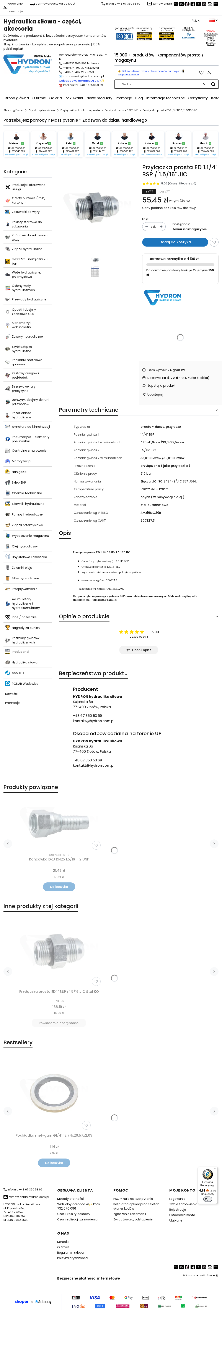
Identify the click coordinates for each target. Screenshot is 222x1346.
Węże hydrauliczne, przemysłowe (26, 274)
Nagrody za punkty (26, 628)
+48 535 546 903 (75, 63)
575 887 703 (180, 151)
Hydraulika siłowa (25, 662)
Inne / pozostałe (24, 617)
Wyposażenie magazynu (30, 536)
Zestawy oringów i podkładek (25, 375)
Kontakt (63, 1242)
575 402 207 (72, 151)
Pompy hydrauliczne (27, 514)
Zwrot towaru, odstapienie (133, 1219)
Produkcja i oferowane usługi (29, 187)
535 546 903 (18, 151)
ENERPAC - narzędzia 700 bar (30, 261)
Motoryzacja (21, 461)
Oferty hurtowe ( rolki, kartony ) (28, 200)
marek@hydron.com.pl (97, 154)
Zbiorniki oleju (22, 567)
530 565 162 (126, 151)
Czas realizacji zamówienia (77, 1219)
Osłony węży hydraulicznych (23, 287)
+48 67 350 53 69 (87, 715)
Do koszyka (59, 887)
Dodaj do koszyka (175, 242)
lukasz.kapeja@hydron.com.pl (151, 155)
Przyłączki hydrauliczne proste (80, 110)
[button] (213, 84)
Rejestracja (177, 1209)
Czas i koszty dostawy (73, 1214)
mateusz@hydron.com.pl (16, 154)
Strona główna (13, 110)
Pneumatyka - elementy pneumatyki (30, 439)
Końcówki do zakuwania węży (29, 237)
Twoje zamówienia (183, 1204)
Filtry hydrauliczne (25, 578)
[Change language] (213, 20)
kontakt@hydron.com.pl (93, 720)
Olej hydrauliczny (25, 546)
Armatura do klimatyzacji (31, 426)
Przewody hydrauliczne (29, 299)
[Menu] (215, 1169)
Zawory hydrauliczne (27, 336)
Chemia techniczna (27, 493)
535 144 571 (99, 151)
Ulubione (175, 1220)
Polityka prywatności (72, 1258)
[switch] (207, 1199)
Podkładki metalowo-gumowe (28, 362)
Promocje (12, 703)
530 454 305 (207, 151)
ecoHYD (18, 673)
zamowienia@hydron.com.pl (83, 76)
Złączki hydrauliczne (41, 110)
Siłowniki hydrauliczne (28, 504)
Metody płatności (70, 1199)
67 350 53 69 (18, 148)
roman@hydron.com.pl (178, 154)
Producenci (20, 652)
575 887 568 (153, 151)
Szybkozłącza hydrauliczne (22, 349)
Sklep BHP (19, 482)
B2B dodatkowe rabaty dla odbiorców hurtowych (151, 71)
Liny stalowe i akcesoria (29, 557)
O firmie (63, 1247)
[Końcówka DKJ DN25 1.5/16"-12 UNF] (59, 824)
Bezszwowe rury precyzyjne (24, 388)
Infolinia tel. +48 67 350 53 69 (83, 85)
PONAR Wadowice (25, 683)
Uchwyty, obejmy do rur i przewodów (30, 402)
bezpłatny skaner (128, 74)
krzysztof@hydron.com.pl (43, 154)
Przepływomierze (25, 589)
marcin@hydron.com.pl (205, 154)
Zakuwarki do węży (26, 212)
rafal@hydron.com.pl (70, 154)
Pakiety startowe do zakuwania (27, 224)
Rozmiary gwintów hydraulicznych (25, 640)
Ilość (145, 219)
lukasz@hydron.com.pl (124, 154)
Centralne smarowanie (29, 450)
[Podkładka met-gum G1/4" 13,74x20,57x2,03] (54, 1093)
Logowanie (177, 1199)
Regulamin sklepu (70, 1252)
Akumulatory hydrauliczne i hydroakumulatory (26, 603)
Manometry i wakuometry (21, 325)
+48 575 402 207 (74, 72)
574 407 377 (45, 151)
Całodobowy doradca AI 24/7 (80, 81)
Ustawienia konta (182, 1215)
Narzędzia (19, 472)
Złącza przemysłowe (27, 525)
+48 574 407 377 (74, 68)
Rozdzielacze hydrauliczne (21, 415)
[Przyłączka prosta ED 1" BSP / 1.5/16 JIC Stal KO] (59, 952)
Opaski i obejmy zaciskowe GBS (24, 311)
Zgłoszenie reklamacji (129, 1214)
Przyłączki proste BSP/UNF (121, 110)
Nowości (11, 694)
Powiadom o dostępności (59, 1023)
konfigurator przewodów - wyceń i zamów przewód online (211, 39)
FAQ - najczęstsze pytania (133, 1199)
